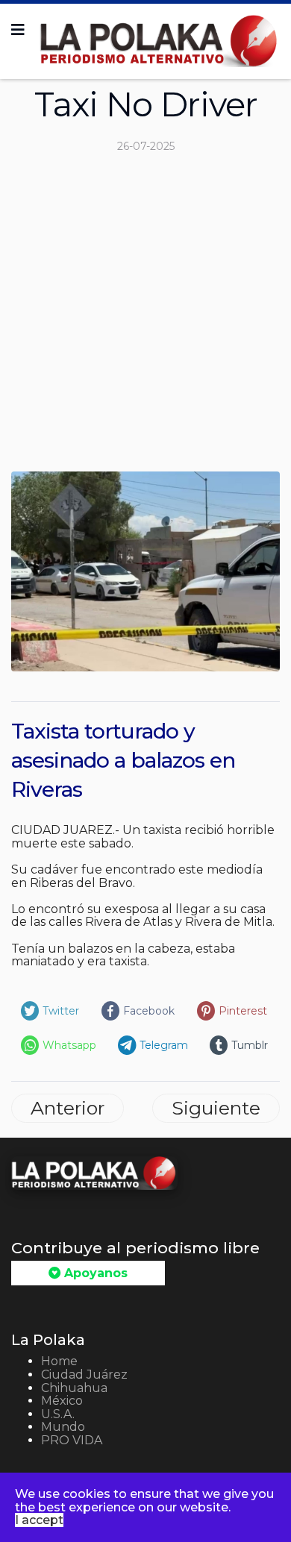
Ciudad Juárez (84, 1374)
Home (59, 1361)
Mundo (63, 1427)
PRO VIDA (71, 1440)
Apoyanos (94, 1273)
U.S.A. (58, 1414)
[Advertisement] (145, 318)
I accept (39, 1520)
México (62, 1401)
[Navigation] (18, 30)
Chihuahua (74, 1388)
